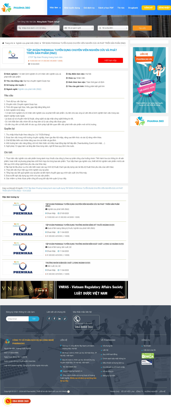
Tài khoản (147, 346)
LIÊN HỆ (162, 391)
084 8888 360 (84, 327)
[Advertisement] (45, 400)
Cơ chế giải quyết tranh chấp (114, 367)
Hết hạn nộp (111, 60)
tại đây (65, 381)
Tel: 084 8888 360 (69, 367)
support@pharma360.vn (72, 371)
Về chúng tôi (107, 346)
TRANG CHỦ (114, 391)
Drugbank (133, 8)
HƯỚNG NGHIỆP (151, 391)
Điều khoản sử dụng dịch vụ (113, 363)
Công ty (26, 365)
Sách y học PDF (106, 8)
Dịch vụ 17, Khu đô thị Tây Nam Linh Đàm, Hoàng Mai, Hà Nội (78, 347)
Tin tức (121, 8)
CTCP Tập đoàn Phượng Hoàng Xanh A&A (45, 57)
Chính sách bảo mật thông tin (114, 359)
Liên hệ (105, 350)
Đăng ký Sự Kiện (109, 376)
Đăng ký (148, 8)
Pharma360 (31, 391)
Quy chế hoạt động (110, 354)
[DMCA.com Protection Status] (152, 356)
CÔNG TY (139, 391)
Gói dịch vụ (89, 8)
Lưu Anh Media (61, 391)
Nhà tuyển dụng (72, 8)
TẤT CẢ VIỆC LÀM (127, 391)
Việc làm (54, 7)
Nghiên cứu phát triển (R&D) (29, 89)
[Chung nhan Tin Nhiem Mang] (152, 362)
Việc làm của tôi (149, 350)
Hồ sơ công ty (108, 371)
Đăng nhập (164, 8)
